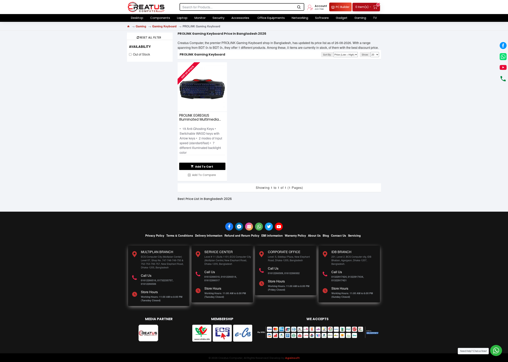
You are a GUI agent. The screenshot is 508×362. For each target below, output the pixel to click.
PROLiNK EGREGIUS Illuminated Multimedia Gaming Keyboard (199, 117)
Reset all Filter (150, 37)
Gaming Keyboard (164, 26)
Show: (365, 54)
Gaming (141, 26)
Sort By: (327, 54)
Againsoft (292, 358)
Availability (140, 46)
